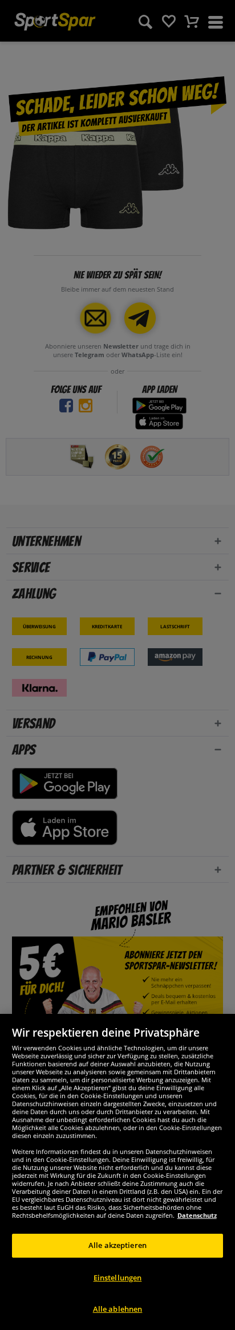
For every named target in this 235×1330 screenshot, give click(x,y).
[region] (117, 1172)
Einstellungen (118, 1277)
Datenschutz (197, 1215)
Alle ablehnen (118, 1309)
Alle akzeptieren (117, 1245)
